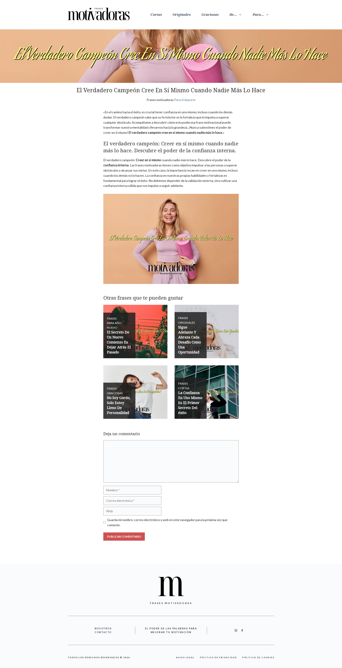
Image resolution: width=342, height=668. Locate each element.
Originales (182, 14)
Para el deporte (185, 100)
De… (233, 14)
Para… (258, 14)
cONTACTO (103, 632)
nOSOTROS (103, 628)
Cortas (156, 14)
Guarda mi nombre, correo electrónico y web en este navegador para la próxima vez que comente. (167, 522)
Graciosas (210, 14)
